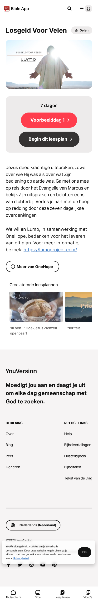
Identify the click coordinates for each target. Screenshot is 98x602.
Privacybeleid (21, 558)
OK (84, 552)
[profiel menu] (85, 8)
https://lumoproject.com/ (50, 249)
